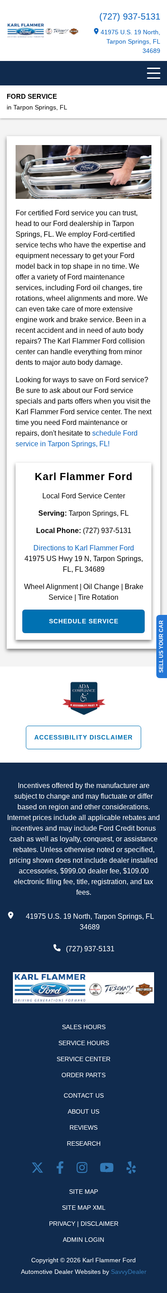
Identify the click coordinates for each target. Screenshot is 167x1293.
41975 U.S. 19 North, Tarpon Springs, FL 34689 (130, 41)
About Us (83, 1111)
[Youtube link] (109, 1169)
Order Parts (83, 1075)
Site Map (83, 1191)
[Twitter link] (39, 1169)
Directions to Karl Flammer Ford (83, 548)
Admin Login (83, 1239)
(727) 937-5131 (129, 16)
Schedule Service (83, 621)
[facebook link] (62, 1169)
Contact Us (84, 1095)
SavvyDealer (129, 1271)
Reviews (83, 1127)
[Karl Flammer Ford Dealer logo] (43, 36)
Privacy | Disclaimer (83, 1223)
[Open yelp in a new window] (131, 1169)
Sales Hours (84, 1026)
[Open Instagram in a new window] (84, 1169)
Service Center (83, 1059)
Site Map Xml (84, 1207)
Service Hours (83, 1043)
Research (84, 1143)
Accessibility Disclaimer (83, 737)
